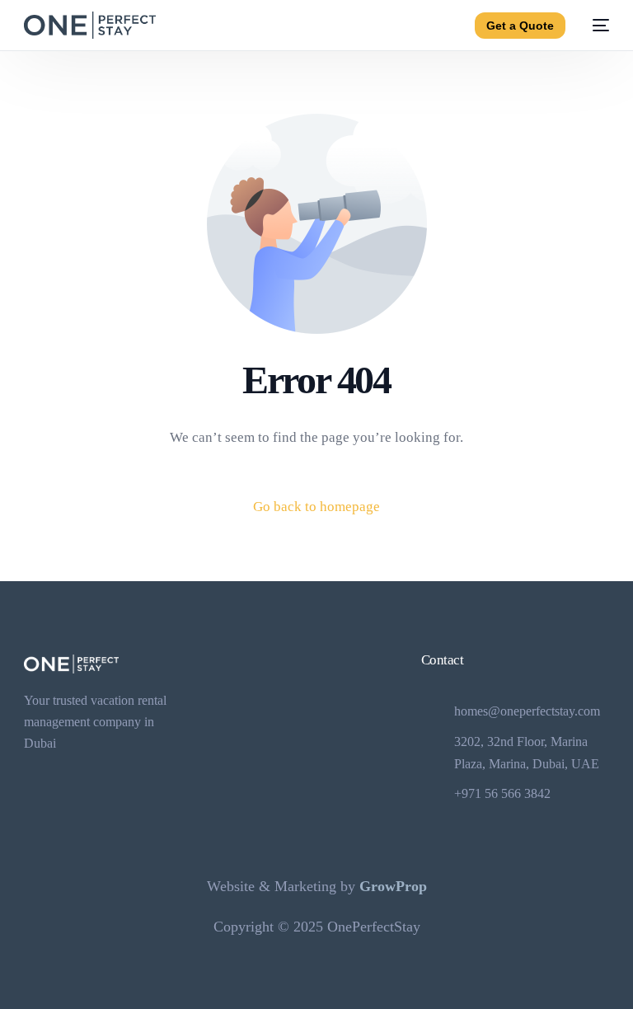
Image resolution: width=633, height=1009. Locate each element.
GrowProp (393, 886)
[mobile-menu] (595, 25)
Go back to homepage (316, 506)
